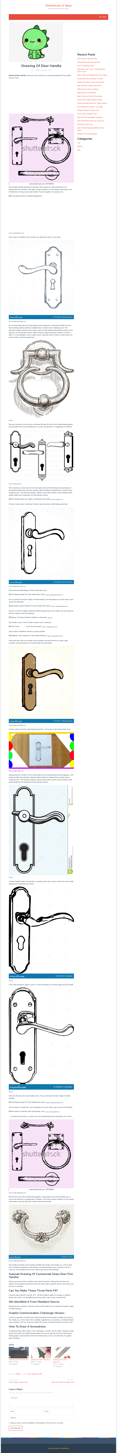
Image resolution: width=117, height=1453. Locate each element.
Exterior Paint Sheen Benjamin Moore (89, 100)
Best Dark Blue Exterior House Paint (89, 85)
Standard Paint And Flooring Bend (88, 62)
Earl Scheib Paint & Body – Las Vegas (90, 107)
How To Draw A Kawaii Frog (18, 1381)
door (29, 1374)
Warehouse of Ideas (58, 6)
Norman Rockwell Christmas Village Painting (92, 103)
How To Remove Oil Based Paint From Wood (92, 75)
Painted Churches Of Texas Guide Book (90, 82)
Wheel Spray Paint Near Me (86, 93)
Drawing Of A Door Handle (18, 1359)
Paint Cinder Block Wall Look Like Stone (90, 121)
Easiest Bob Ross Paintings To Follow (90, 78)
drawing (18, 1374)
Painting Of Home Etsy (85, 124)
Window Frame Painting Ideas (87, 134)
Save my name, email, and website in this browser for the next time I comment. (37, 1423)
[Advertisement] (41, 97)
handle (40, 1374)
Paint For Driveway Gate (85, 66)
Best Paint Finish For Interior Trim (63, 1381)
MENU (104, 17)
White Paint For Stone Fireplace (87, 89)
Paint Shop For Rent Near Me (87, 58)
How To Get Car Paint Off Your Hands (89, 96)
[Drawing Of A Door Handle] (19, 1352)
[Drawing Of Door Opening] (41, 1352)
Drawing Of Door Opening (40, 1359)
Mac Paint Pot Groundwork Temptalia (89, 117)
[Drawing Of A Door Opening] (63, 1352)
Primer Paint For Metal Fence (87, 114)
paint (79, 150)
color (79, 143)
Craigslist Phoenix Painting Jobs (88, 110)
